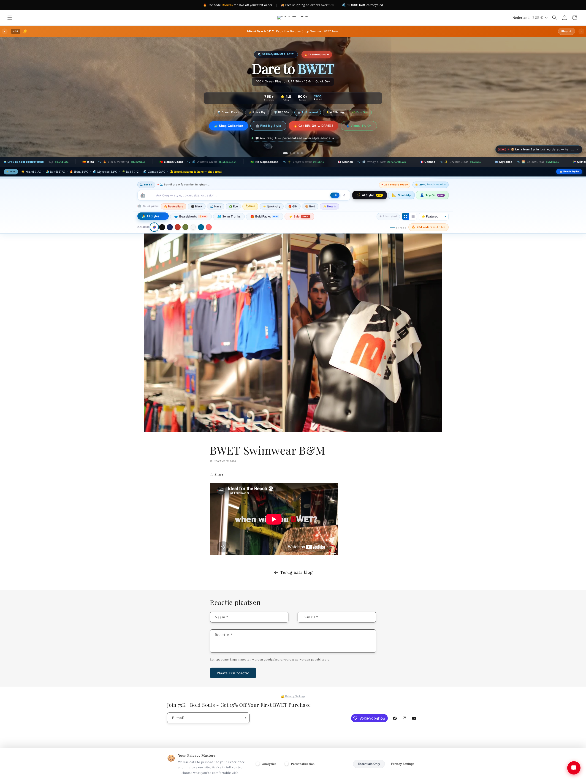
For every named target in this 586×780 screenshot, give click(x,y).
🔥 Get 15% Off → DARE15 (317, 126)
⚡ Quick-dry (271, 206)
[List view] (413, 216)
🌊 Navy (215, 206)
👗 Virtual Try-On (362, 126)
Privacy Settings (402, 764)
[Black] (162, 227)
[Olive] (185, 227)
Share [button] (219, 474)
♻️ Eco (233, 206)
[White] (193, 227)
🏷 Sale (250, 205)
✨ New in (329, 206)
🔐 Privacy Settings (293, 696)
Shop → (566, 31)
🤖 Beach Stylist (569, 171)
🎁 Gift (292, 206)
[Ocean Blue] (201, 227)
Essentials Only (369, 764)
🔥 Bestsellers (173, 206)
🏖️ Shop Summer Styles (228, 126)
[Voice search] (344, 195)
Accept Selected (335, 764)
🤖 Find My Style (272, 126)
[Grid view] (405, 216)
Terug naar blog (296, 572)
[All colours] (154, 227)
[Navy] (170, 227)
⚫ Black (196, 206)
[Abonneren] (244, 717)
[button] (10, 18)
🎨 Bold (310, 206)
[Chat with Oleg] (574, 768)
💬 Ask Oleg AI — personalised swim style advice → (294, 138)
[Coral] (209, 227)
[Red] (178, 227)
